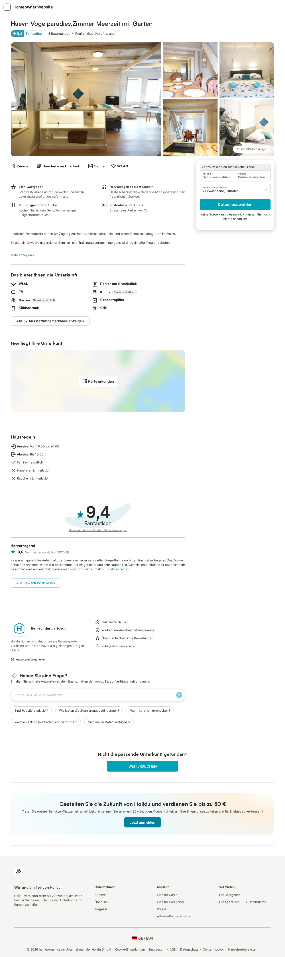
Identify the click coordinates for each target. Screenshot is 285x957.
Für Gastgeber (229, 895)
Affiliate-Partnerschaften (174, 916)
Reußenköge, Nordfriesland (94, 33)
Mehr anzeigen (21, 255)
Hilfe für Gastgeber (170, 902)
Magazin (101, 909)
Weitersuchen (142, 766)
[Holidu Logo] (18, 871)
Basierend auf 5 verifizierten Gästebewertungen (98, 530)
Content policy (213, 949)
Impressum (157, 949)
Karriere (100, 895)
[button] (235, 189)
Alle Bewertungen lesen (35, 583)
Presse (162, 909)
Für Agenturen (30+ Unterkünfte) (243, 902)
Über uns (101, 902)
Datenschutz (189, 949)
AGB (173, 949)
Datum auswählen (235, 204)
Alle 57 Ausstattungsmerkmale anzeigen (50, 321)
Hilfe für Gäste (167, 895)
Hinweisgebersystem (243, 949)
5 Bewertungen (59, 33)
